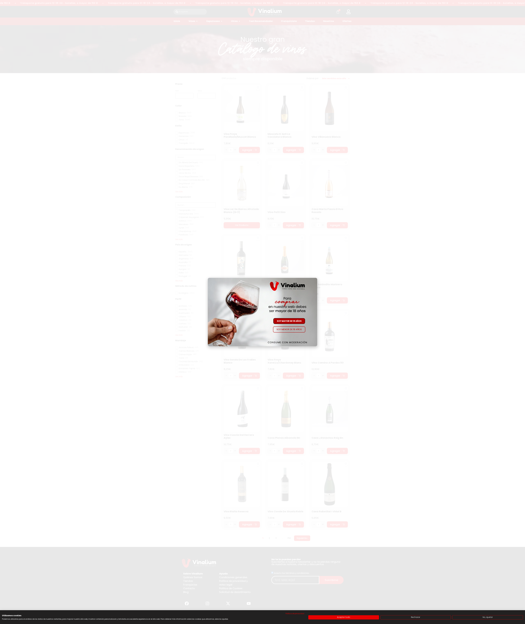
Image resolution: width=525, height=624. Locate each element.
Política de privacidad (295, 613)
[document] (262, 312)
